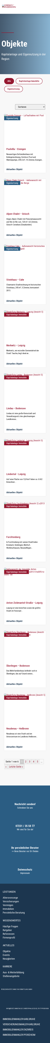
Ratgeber (7, 930)
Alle (9, 81)
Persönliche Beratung (14, 912)
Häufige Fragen (10, 926)
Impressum (25, 873)
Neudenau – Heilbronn (17, 728)
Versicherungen (11, 901)
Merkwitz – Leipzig (15, 345)
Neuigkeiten (9, 958)
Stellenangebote (11, 976)
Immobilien (8, 908)
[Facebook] (9, 999)
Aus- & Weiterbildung (13, 972)
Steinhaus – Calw (15, 279)
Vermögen (8, 905)
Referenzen (8, 933)
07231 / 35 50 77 (25, 826)
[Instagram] (17, 999)
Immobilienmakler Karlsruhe (19, 1019)
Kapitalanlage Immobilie (29, 81)
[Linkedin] (32, 999)
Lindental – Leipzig (16, 474)
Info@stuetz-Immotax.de (14, 1008)
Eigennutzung (14, 89)
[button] (46, 7)
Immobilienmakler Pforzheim (19, 1034)
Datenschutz (25, 869)
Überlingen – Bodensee (18, 665)
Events (6, 955)
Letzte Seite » (16, 766)
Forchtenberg (13, 537)
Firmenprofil (9, 937)
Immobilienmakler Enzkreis (18, 1029)
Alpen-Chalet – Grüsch (17, 213)
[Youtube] (40, 999)
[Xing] (25, 999)
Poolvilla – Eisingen (16, 149)
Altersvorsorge (10, 897)
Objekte (7, 951)
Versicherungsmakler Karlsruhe (21, 1024)
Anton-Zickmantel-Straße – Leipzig (24, 602)
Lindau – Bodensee (16, 408)
